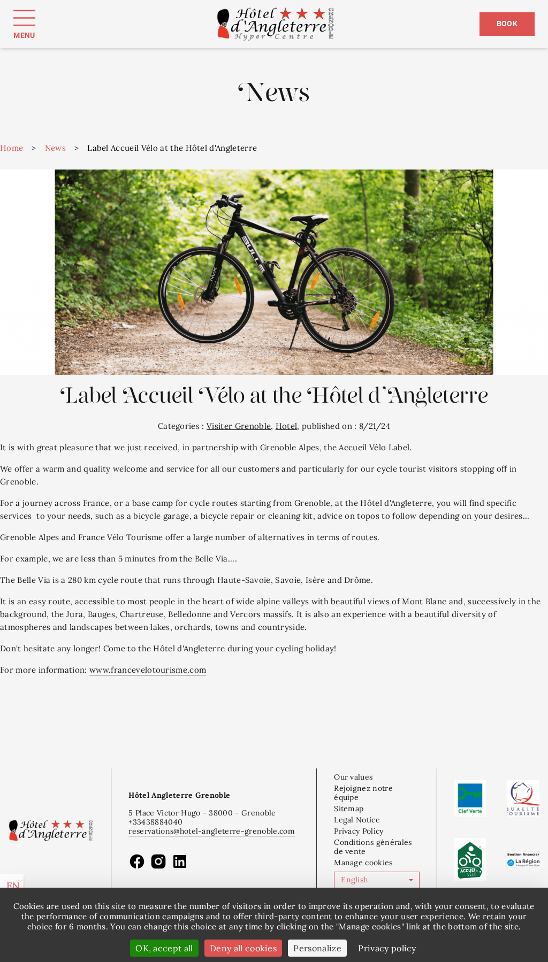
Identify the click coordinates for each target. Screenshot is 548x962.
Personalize (317, 948)
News (55, 148)
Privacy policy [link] (387, 948)
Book (507, 23)
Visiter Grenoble (239, 426)
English (354, 879)
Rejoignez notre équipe (363, 792)
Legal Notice (357, 820)
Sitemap (348, 808)
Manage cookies (363, 862)
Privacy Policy (358, 831)
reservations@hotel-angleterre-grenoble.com (211, 831)
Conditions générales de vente (373, 846)
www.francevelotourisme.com (147, 670)
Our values (353, 777)
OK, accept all (164, 948)
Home (11, 148)
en (13, 886)
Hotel (287, 426)
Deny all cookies (243, 948)
